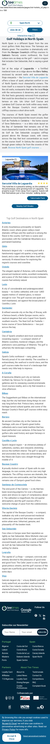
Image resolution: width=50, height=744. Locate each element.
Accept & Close (11, 737)
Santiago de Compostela (14, 484)
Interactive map (24, 35)
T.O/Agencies (7, 679)
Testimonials (37, 672)
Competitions (38, 679)
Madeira (5, 657)
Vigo (4, 576)
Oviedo (5, 267)
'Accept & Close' (9, 723)
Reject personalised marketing (34, 736)
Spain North (37, 657)
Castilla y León (9, 440)
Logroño (6, 552)
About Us (20, 672)
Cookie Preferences (22, 687)
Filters (34, 30)
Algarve (5, 646)
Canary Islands (38, 653)
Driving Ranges (23, 682)
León (4, 284)
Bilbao (5, 393)
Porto (4, 660)
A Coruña (6, 373)
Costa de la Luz (23, 653)
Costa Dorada (38, 650)
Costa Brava (22, 650)
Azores (5, 653)
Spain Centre (22, 660)
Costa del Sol (22, 646)
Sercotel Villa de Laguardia (35, 77)
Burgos (5, 417)
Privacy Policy (8, 729)
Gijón (4, 246)
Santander (7, 308)
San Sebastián (9, 529)
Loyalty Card (7, 672)
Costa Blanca (37, 646)
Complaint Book (39, 686)
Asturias (6, 222)
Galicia (5, 352)
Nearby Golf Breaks (25, 206)
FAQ (34, 682)
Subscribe (42, 632)
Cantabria (7, 331)
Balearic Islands (23, 657)
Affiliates (5, 675)
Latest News (22, 675)
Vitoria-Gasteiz (9, 508)
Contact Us (37, 675)
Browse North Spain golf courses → (25, 147)
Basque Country (10, 464)
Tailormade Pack (37, 198)
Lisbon (4, 650)
